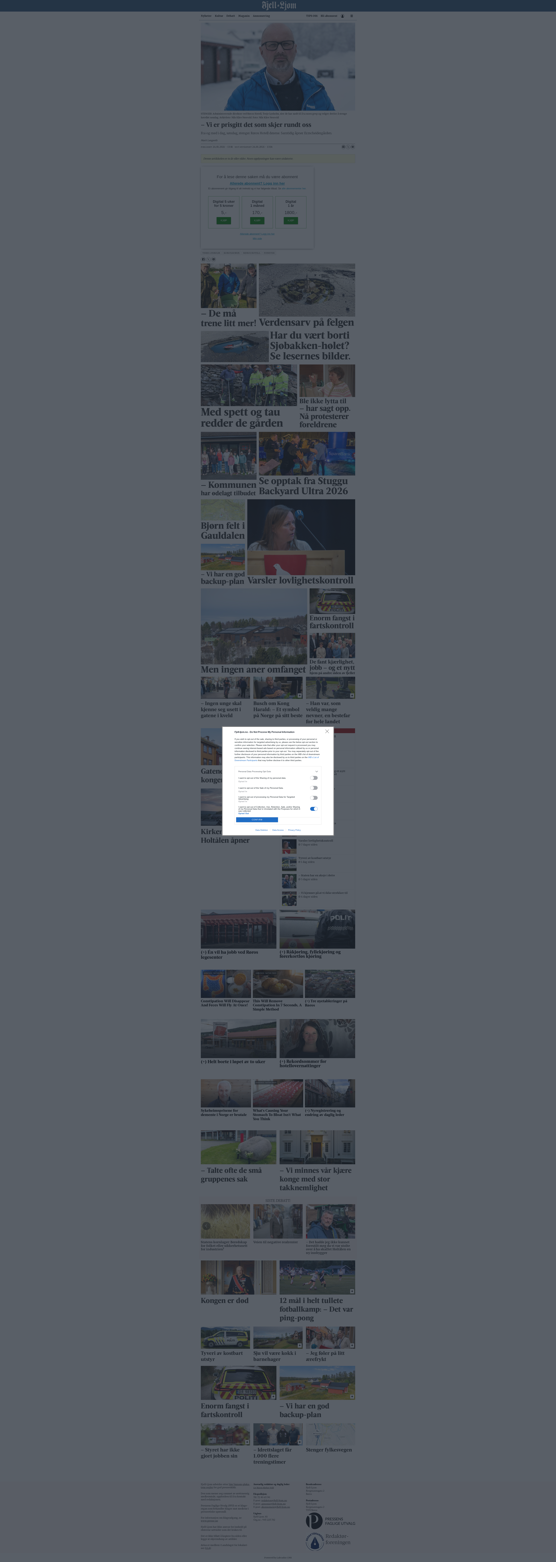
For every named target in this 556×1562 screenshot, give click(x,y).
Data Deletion (261, 830)
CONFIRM (257, 820)
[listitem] (278, 771)
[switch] (314, 778)
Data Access (278, 830)
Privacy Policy (294, 830)
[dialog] (278, 781)
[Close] (328, 732)
